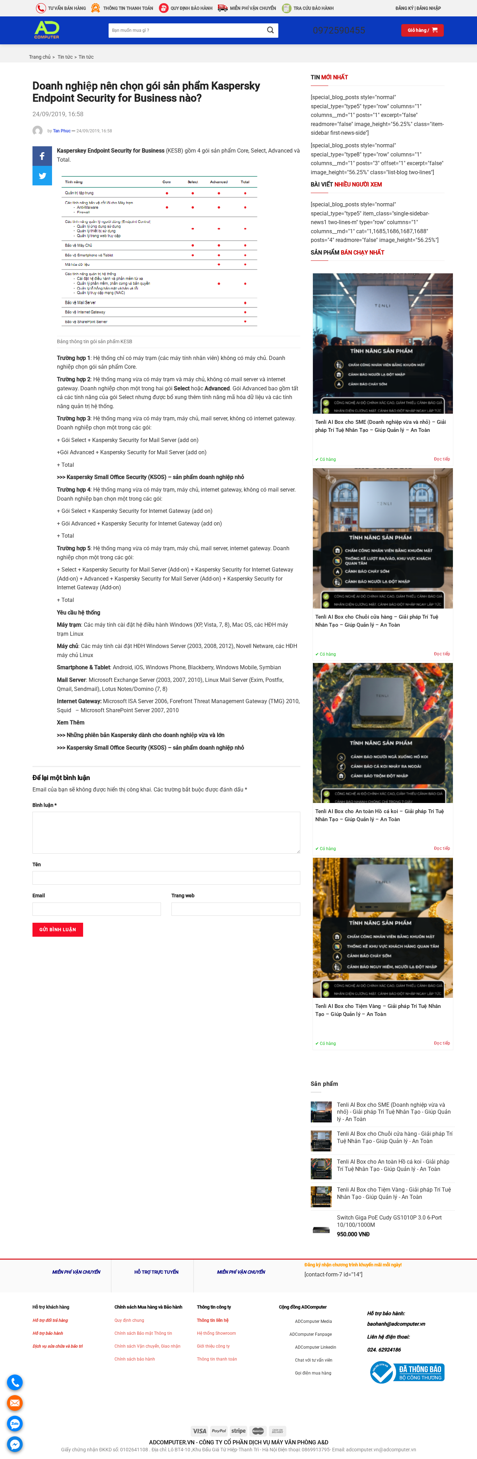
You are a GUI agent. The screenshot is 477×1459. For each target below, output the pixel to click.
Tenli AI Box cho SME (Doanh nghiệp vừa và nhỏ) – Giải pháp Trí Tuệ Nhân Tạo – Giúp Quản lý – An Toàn (380, 426)
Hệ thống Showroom (216, 1333)
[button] (42, 156)
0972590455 (339, 30)
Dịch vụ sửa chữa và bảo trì (57, 1346)
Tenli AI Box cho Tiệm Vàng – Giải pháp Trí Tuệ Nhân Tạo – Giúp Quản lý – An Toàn (378, 1010)
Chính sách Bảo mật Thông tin (143, 1333)
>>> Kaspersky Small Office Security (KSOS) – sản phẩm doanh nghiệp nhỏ (150, 747)
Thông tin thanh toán (217, 1359)
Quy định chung (129, 1320)
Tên (36, 865)
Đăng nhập (429, 8)
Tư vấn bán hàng (67, 8)
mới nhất (329, 77)
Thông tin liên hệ (212, 1320)
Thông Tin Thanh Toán (128, 8)
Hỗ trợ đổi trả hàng (50, 1320)
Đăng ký (404, 8)
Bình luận (44, 805)
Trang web (183, 896)
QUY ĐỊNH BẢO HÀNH (192, 8)
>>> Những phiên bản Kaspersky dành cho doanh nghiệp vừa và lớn (141, 735)
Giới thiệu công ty (213, 1346)
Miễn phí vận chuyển (253, 8)
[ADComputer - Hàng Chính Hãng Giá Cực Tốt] (57, 30)
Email (38, 896)
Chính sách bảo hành (135, 1359)
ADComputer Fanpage (310, 1334)
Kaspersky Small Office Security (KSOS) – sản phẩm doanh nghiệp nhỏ (155, 477)
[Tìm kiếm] (270, 30)
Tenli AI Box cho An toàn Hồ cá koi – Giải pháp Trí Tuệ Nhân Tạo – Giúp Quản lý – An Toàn (379, 815)
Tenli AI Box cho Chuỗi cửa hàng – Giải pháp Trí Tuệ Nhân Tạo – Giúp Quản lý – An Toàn (376, 621)
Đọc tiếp (442, 459)
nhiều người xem (346, 184)
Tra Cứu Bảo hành (314, 8)
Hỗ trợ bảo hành (47, 1333)
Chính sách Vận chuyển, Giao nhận (148, 1346)
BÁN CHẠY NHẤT (347, 252)
